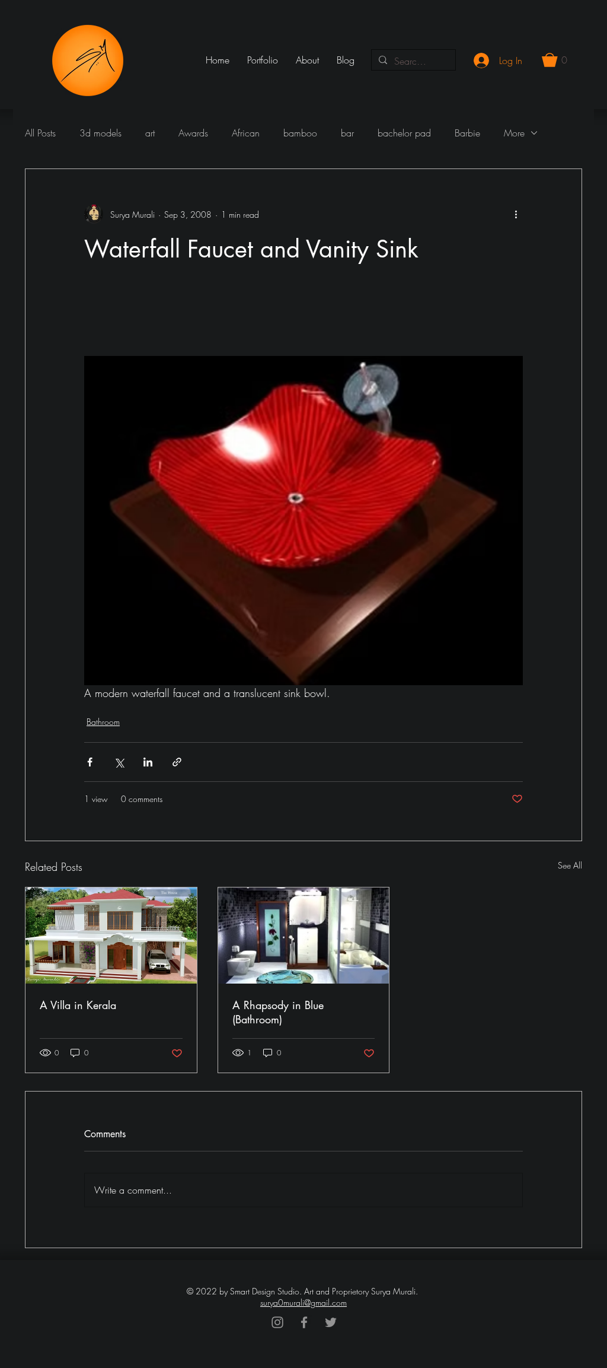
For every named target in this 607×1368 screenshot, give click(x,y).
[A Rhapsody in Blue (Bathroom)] (303, 935)
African (246, 132)
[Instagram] (277, 1322)
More (514, 132)
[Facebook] (304, 1322)
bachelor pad (404, 132)
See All (570, 865)
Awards (193, 132)
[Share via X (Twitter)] (118, 762)
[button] (554, 60)
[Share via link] (177, 762)
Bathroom (103, 721)
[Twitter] (330, 1322)
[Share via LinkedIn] (148, 762)
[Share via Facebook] (89, 762)
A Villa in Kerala (78, 1005)
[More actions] (516, 214)
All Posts (40, 132)
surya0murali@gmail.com (303, 1302)
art (150, 132)
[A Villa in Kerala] (111, 935)
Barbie (467, 132)
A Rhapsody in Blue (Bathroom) (278, 1012)
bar (347, 132)
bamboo (300, 132)
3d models (100, 132)
